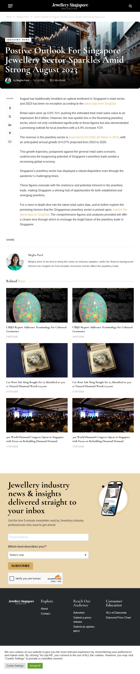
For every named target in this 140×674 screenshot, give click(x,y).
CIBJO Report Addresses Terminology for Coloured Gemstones (36, 329)
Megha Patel (22, 80)
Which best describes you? (27, 546)
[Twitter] (9, 116)
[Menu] (10, 6)
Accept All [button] (35, 665)
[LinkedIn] (9, 124)
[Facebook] (9, 108)
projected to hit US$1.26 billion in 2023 (94, 137)
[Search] (130, 6)
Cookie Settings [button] (15, 665)
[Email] (9, 141)
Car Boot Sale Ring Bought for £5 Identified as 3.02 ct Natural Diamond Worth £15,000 (35, 384)
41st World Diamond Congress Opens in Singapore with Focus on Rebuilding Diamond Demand (35, 439)
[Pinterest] (9, 133)
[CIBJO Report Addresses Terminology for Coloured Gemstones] (37, 305)
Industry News (18, 40)
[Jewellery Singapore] (70, 6)
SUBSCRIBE (20, 565)
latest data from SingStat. (100, 103)
